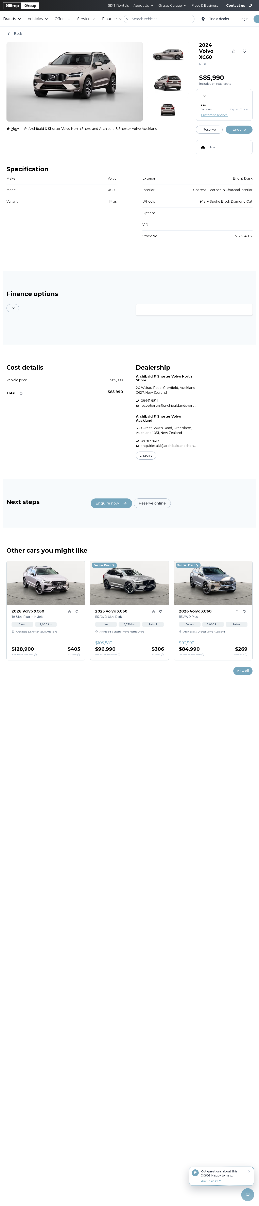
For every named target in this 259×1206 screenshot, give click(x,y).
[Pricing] (35, 654)
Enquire (239, 129)
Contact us (235, 5)
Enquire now (107, 503)
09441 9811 (149, 401)
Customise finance (214, 115)
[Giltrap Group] (21, 5)
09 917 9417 (150, 441)
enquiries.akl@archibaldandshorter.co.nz (168, 446)
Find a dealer (218, 19)
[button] (221, 1176)
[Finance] (78, 654)
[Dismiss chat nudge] (249, 1171)
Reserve (209, 129)
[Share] (234, 51)
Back (18, 34)
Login (244, 19)
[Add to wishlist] (244, 51)
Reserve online (152, 503)
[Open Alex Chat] (247, 1194)
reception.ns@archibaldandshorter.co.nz (168, 406)
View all (243, 671)
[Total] (21, 393)
